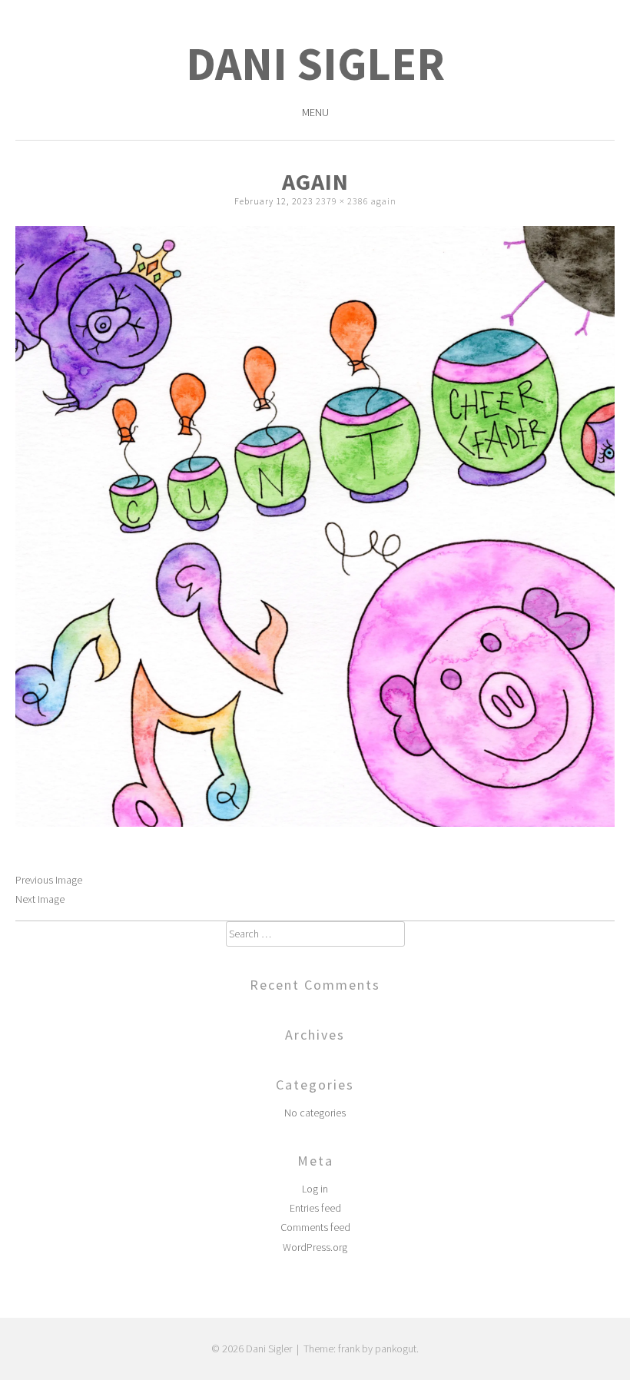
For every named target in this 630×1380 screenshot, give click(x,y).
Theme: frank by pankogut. (361, 1348)
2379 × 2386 (342, 201)
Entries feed (315, 1208)
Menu (315, 112)
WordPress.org (315, 1247)
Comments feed (315, 1227)
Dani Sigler (315, 63)
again (383, 201)
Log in (315, 1189)
